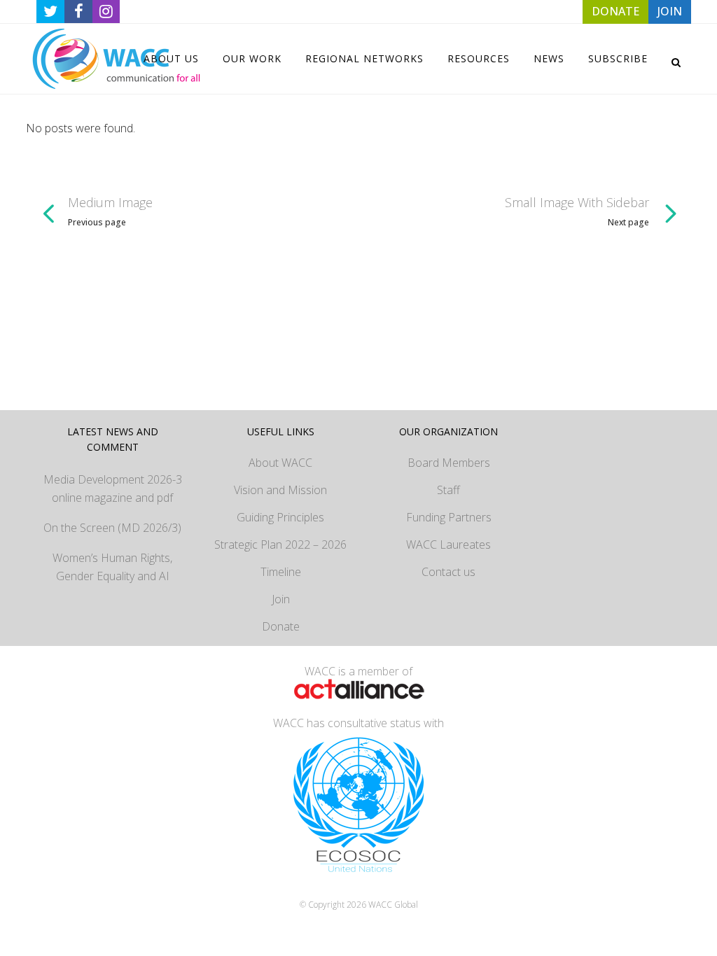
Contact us (448, 571)
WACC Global (393, 905)
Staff (448, 490)
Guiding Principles (280, 517)
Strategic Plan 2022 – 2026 (280, 544)
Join (281, 599)
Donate (281, 626)
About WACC (280, 462)
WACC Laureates (448, 544)
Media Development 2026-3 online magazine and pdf (112, 488)
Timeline (280, 571)
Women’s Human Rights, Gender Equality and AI (112, 567)
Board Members (449, 462)
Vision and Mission (280, 490)
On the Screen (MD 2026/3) (112, 527)
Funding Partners (449, 517)
